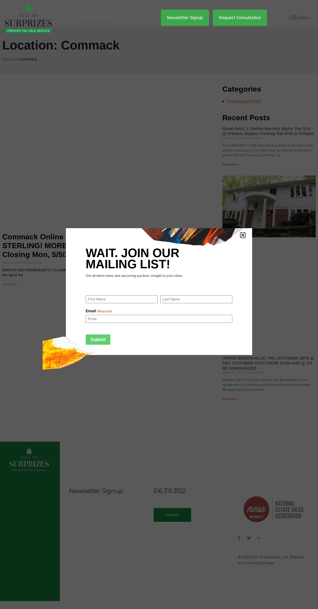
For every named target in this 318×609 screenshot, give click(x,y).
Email (99, 311)
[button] (242, 235)
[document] (159, 304)
